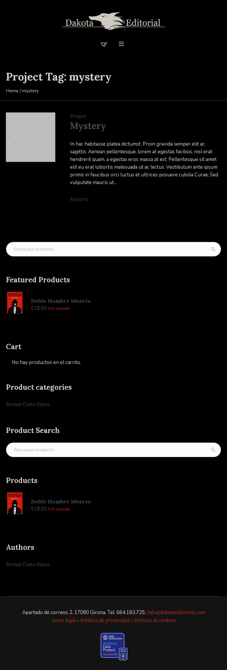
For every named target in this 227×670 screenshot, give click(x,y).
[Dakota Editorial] (113, 22)
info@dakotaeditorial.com (176, 612)
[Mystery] (30, 137)
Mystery (88, 125)
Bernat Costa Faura (27, 404)
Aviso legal (64, 620)
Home (12, 91)
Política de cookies (155, 620)
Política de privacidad (105, 620)
